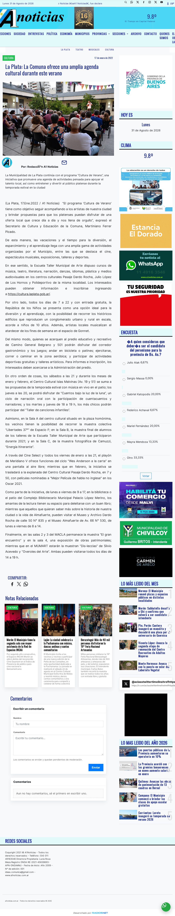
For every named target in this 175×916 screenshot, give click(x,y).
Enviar (96, 767)
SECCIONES (119, 34)
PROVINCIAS (100, 34)
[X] (139, 3)
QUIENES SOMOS (165, 36)
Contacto (150, 34)
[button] (127, 3)
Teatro (79, 49)
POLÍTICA (52, 34)
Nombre (17, 718)
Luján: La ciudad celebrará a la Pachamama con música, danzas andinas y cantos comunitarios (58, 645)
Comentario (19, 732)
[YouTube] (163, 3)
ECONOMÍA (66, 34)
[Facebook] (145, 3)
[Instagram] (151, 3)
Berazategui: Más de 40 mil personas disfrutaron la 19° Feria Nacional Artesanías (95, 645)
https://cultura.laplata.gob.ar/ (29, 294)
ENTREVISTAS (36, 34)
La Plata (65, 49)
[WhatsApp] (133, 3)
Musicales (94, 49)
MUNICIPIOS (82, 34)
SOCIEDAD (19, 34)
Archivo (136, 34)
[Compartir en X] (19, 584)
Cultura (109, 49)
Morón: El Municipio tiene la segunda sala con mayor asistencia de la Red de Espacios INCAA (21, 645)
